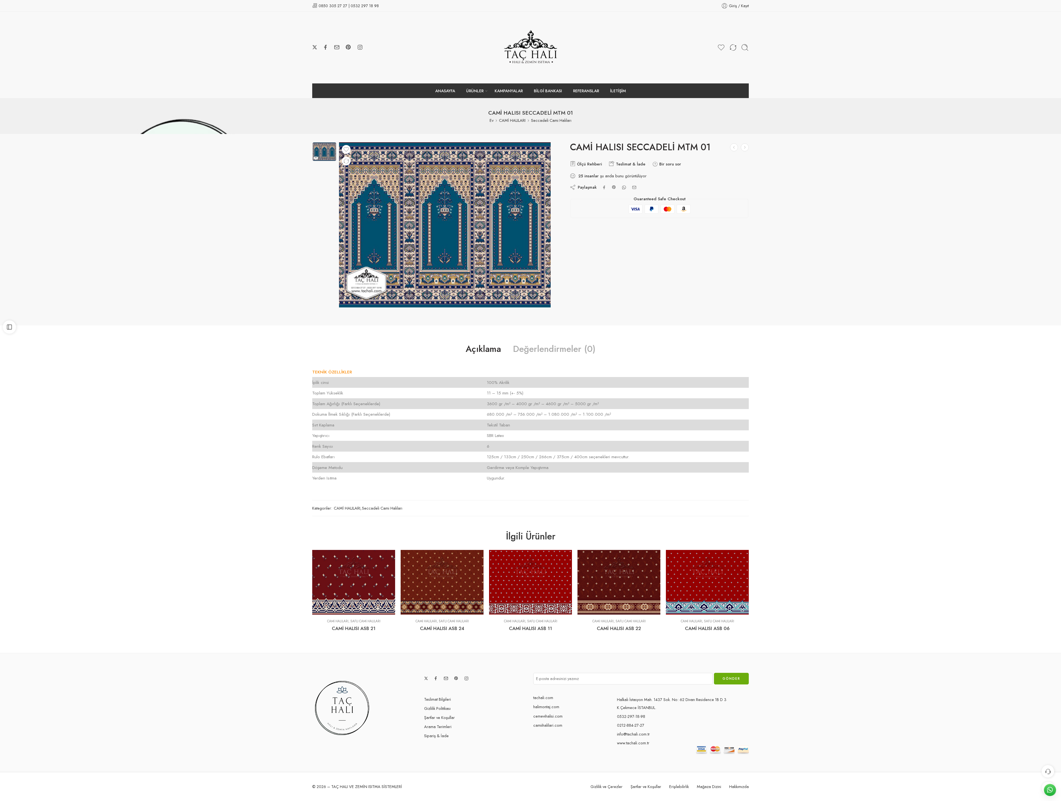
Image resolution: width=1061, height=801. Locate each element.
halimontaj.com (546, 707)
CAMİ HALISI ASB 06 (707, 628)
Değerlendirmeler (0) (554, 349)
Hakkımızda (739, 786)
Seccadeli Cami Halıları (551, 120)
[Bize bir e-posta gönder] (337, 47)
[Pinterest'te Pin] (614, 187)
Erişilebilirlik (679, 786)
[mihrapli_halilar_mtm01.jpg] (324, 151)
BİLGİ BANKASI (548, 91)
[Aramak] (745, 47)
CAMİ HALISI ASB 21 (353, 628)
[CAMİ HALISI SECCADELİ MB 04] (734, 147)
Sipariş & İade (436, 736)
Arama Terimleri (437, 726)
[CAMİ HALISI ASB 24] (442, 582)
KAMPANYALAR (509, 91)
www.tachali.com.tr (633, 743)
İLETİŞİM (618, 91)
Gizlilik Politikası (437, 708)
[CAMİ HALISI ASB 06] (707, 582)
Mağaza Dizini (709, 786)
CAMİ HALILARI (512, 120)
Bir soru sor (669, 164)
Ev (491, 120)
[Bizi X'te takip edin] (314, 47)
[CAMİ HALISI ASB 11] (530, 582)
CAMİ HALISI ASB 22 (619, 628)
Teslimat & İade (629, 164)
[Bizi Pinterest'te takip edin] (348, 47)
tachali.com (543, 697)
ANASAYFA (445, 91)
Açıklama (483, 349)
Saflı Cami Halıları (365, 621)
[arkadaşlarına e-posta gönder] (634, 187)
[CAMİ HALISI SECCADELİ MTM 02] (745, 147)
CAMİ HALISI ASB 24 (442, 628)
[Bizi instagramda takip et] (360, 47)
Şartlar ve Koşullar (439, 717)
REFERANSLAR (586, 91)
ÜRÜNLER (475, 91)
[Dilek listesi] (346, 149)
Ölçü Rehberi (589, 164)
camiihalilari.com (547, 725)
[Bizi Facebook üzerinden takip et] (325, 47)
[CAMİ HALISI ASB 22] (618, 582)
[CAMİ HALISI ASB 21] (353, 582)
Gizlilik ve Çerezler (606, 786)
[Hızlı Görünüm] (354, 609)
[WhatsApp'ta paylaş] (624, 187)
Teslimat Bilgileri (437, 699)
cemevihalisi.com (548, 716)
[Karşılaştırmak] (346, 161)
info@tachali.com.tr (633, 734)
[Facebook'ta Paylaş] (604, 187)
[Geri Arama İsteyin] (1048, 771)
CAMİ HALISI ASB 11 (530, 628)
